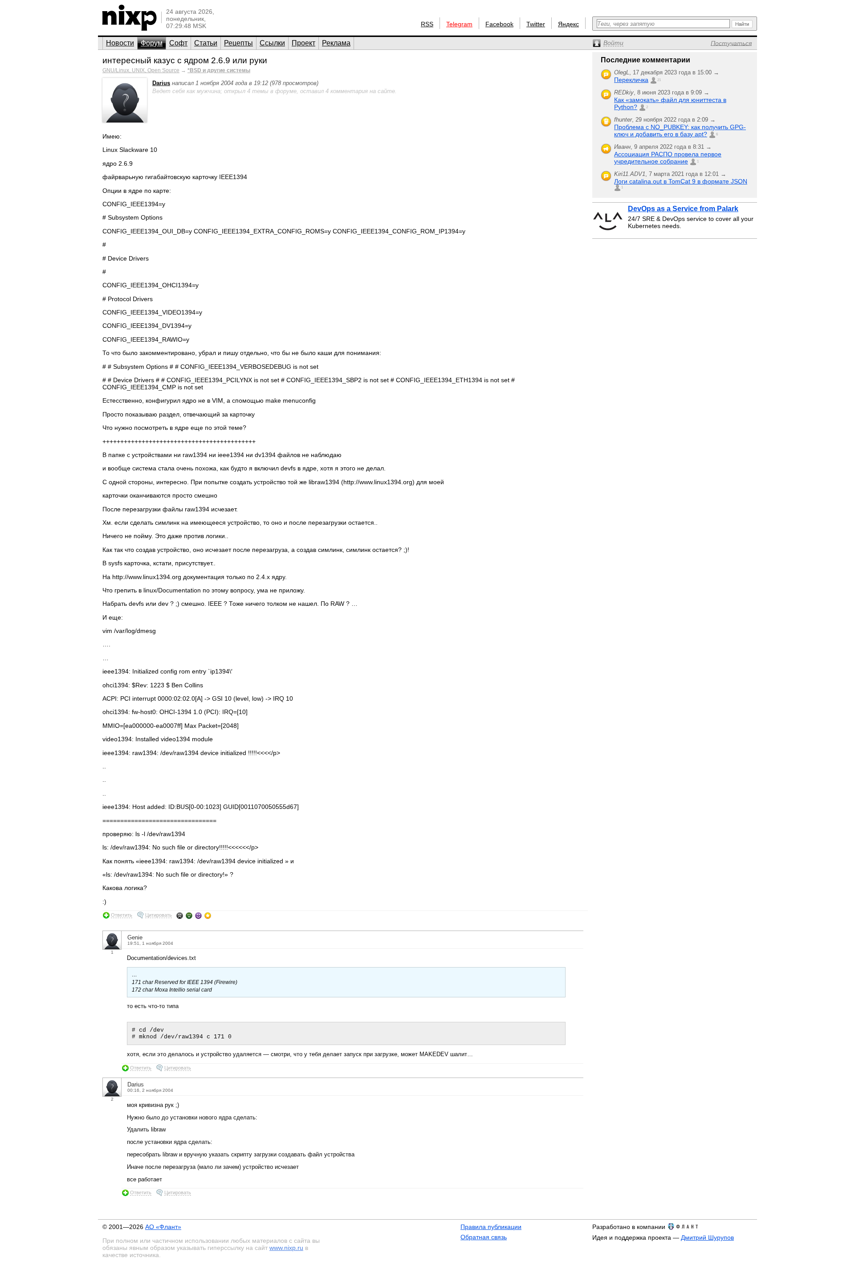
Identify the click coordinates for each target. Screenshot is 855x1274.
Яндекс (568, 24)
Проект (303, 43)
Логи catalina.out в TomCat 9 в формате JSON (680, 181)
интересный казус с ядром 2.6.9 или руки (184, 60)
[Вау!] (207, 915)
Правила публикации (490, 1226)
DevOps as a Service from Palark (683, 208)
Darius (161, 83)
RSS (427, 24)
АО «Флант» (163, 1226)
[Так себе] (189, 915)
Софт (178, 43)
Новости (120, 43)
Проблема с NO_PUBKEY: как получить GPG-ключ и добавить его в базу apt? (680, 130)
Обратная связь (483, 1237)
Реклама (336, 43)
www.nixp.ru (286, 1247)
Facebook (499, 24)
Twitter (535, 24)
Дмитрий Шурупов (707, 1237)
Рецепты (238, 43)
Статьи (205, 43)
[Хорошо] (198, 915)
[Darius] (124, 120)
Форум (152, 43)
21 (659, 80)
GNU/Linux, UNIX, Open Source (140, 70)
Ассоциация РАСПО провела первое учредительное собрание (667, 158)
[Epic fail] (179, 915)
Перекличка (631, 79)
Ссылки (272, 43)
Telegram (459, 24)
